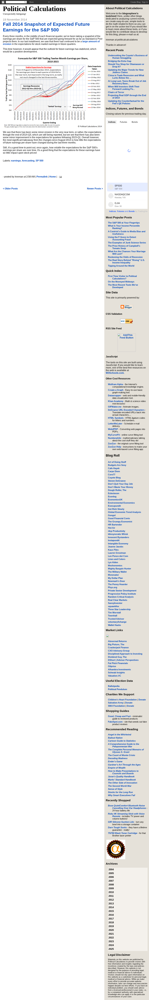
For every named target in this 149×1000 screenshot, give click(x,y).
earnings (16, 160)
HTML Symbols (116, 418)
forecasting (28, 160)
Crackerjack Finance (118, 647)
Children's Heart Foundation (122, 699)
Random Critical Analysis (121, 597)
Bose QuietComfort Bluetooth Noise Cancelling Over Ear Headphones (127, 806)
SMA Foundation (116, 706)
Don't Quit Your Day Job (120, 484)
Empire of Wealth (116, 767)
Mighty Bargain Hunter (119, 568)
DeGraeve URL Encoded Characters (126, 410)
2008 (111, 884)
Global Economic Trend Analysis (124, 512)
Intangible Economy (118, 543)
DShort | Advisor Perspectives (123, 660)
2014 (111, 907)
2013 (111, 903)
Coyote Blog (114, 477)
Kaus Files (113, 550)
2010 (111, 892)
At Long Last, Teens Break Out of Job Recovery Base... (127, 82)
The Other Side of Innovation (122, 782)
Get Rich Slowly (116, 509)
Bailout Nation (115, 737)
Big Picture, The (116, 644)
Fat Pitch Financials (118, 663)
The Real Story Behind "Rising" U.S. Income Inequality (126, 261)
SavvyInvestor (115, 603)
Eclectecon (113, 493)
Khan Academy (115, 401)
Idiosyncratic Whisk (118, 534)
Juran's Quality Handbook (121, 776)
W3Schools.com (115, 373)
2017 (111, 918)
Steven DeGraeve (117, 481)
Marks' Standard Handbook (122, 779)
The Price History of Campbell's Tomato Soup (124, 247)
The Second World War (119, 786)
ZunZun (112, 443)
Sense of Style (115, 789)
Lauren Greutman (117, 553)
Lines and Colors (116, 559)
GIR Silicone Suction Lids (121, 822)
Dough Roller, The (117, 490)
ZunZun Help (114, 446)
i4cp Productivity (116, 531)
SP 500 (39, 160)
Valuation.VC (114, 675)
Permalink (42, 176)
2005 (111, 873)
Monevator (113, 575)
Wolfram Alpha (115, 384)
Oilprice (112, 666)
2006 (111, 877)
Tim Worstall (114, 612)
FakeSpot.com (115, 721)
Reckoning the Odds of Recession (125, 257)
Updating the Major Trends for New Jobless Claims (126, 71)
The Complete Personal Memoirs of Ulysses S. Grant (126, 750)
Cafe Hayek (113, 468)
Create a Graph (115, 390)
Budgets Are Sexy (117, 465)
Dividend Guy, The (117, 657)
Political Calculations (34, 9)
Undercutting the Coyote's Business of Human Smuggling (127, 56)
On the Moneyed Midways (121, 281)
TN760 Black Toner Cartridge (122, 833)
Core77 (111, 474)
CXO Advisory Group (119, 650)
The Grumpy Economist (120, 521)
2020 (111, 930)
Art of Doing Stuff (117, 462)
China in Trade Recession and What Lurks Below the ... (126, 76)
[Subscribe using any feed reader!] (126, 351)
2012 (111, 900)
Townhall (112, 615)
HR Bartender (115, 524)
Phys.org (112, 587)
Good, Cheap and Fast (119, 716)
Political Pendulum (117, 689)
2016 (111, 915)
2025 (111, 949)
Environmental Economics (121, 503)
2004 (111, 869)
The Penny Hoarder (118, 584)
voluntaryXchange (117, 622)
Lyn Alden (113, 562)
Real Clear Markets (117, 600)
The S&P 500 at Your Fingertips (124, 222)
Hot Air (111, 528)
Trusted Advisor (116, 619)
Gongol (112, 515)
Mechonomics (115, 565)
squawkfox (113, 606)
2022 (111, 937)
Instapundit (113, 540)
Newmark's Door (116, 581)
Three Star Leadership (119, 609)
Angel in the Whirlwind (119, 734)
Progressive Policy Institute (122, 594)
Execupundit (114, 506)
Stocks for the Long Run (120, 792)
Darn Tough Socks (117, 827)
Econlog (112, 496)
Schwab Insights (116, 672)
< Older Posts (10, 188)
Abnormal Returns (117, 641)
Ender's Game (115, 761)
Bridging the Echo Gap (119, 61)
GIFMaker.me (114, 406)
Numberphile (114, 438)
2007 (111, 881)
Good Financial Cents (119, 518)
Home (52, 176)
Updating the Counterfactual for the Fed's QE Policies (126, 102)
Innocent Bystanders (118, 537)
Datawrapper (114, 395)
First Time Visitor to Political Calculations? (122, 277)
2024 (111, 945)
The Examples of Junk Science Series (127, 242)
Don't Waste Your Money (120, 487)
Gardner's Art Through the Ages (124, 764)
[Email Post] (60, 176)
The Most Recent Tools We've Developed (123, 286)
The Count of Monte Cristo (121, 755)
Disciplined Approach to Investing (125, 653)
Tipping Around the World (121, 266)
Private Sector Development (122, 590)
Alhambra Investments (119, 669)
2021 (111, 934)
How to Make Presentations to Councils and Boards (123, 772)
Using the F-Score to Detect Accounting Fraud (122, 238)
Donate (142, 699)
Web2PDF (113, 429)
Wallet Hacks (114, 625)
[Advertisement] (53, 168)
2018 (111, 922)
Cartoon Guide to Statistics (122, 741)
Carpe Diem (114, 471)
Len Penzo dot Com (118, 556)
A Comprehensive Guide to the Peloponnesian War (123, 745)
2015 (111, 911)
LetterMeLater (115, 423)
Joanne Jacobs (115, 546)
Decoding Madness (117, 758)
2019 (111, 926)
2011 (111, 896)
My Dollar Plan (115, 578)
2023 (111, 941)
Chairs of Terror (116, 92)
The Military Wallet (117, 572)
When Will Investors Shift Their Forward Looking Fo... (123, 87)
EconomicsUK (115, 499)
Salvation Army (115, 702)
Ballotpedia (113, 686)
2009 (111, 888)
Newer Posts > (95, 188)
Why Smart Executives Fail (121, 795)
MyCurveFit (114, 435)
